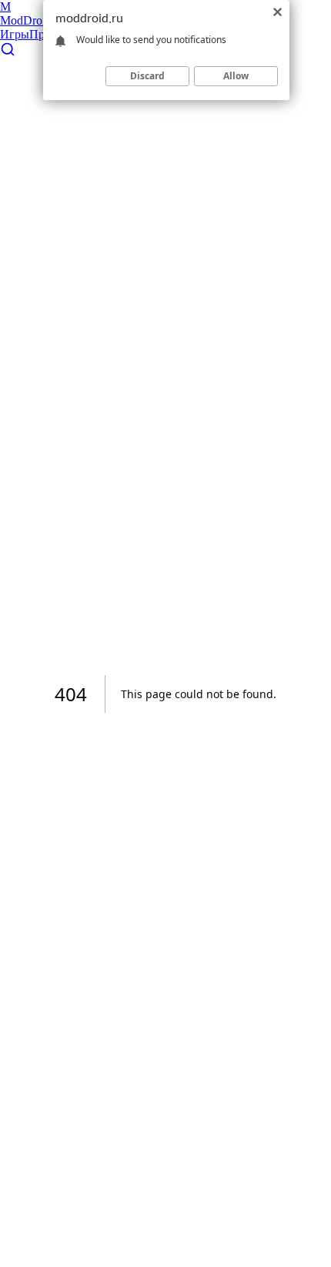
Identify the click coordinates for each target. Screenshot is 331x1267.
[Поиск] (7, 52)
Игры (14, 34)
